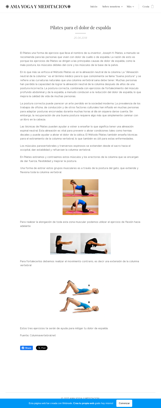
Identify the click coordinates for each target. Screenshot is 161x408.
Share (28, 348)
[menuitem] (95, 6)
